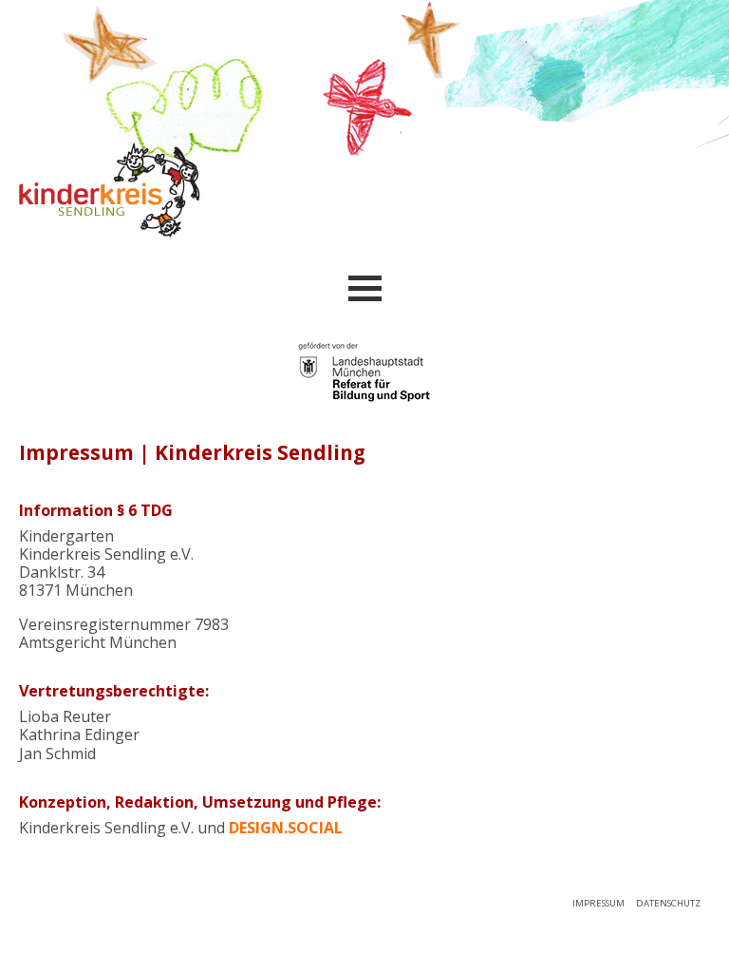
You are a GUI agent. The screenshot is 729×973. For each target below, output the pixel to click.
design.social (286, 827)
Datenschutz (668, 903)
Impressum (598, 903)
